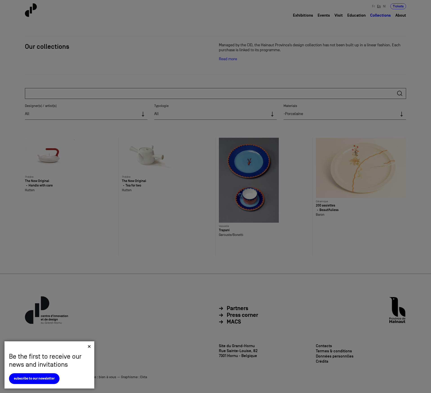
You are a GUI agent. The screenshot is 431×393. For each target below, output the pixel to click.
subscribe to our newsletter (34, 378)
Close (89, 346)
